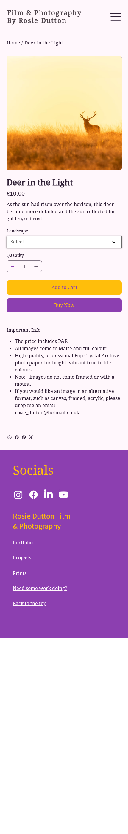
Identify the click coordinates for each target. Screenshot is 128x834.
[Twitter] (31, 437)
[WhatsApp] (10, 437)
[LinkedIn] (48, 494)
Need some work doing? (40, 588)
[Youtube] (63, 494)
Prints (19, 573)
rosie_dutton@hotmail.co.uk (47, 412)
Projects (22, 558)
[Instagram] (18, 494)
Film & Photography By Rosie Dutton (44, 16)
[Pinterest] (24, 437)
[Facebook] (17, 437)
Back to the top (29, 603)
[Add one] (36, 266)
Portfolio (23, 543)
